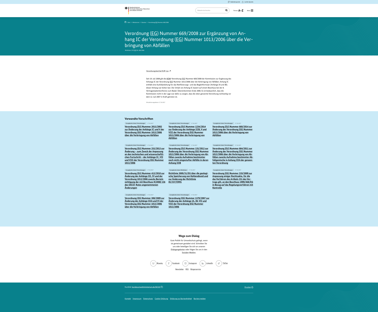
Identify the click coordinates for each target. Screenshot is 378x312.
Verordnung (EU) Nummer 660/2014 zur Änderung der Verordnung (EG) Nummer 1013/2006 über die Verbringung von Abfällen (232, 131)
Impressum (137, 299)
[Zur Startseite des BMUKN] (139, 10)
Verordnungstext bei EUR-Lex (158, 71)
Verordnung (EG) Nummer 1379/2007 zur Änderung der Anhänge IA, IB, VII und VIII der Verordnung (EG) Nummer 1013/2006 (189, 202)
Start (129, 22)
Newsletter (179, 269)
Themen (235, 11)
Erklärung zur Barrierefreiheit (181, 299)
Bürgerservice (195, 269)
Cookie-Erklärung (161, 299)
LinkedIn (209, 263)
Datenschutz (148, 299)
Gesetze (143, 22)
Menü (248, 10)
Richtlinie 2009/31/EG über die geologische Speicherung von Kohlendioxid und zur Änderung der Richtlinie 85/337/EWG (188, 177)
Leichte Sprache (248, 2)
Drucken (248, 287)
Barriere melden (200, 299)
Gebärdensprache (235, 2)
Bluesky (160, 263)
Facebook (176, 263)
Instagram (193, 263)
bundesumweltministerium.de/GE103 (146, 287)
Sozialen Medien (189, 252)
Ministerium (135, 22)
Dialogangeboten (178, 249)
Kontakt (128, 299)
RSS (187, 269)
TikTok (225, 263)
